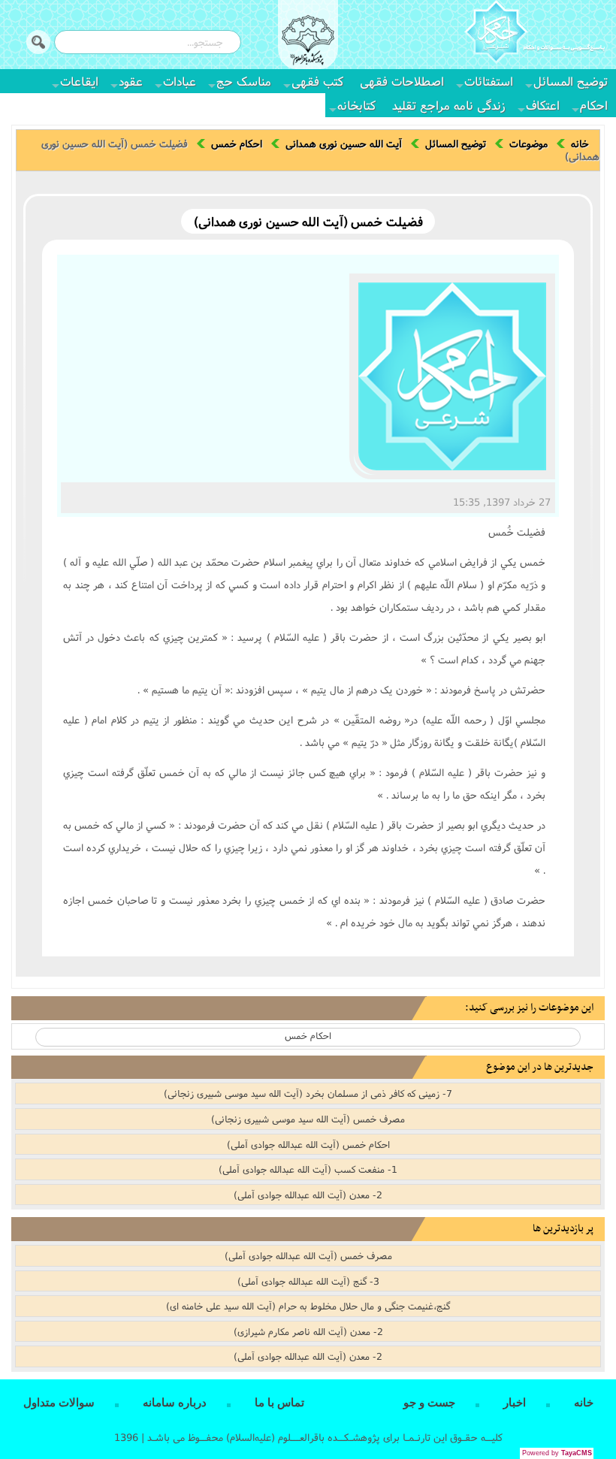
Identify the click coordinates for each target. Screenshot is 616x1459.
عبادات (179, 80)
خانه (580, 143)
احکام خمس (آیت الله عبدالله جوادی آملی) (308, 1144)
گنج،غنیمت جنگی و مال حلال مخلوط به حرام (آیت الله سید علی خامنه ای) (308, 1305)
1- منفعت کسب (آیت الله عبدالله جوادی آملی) (308, 1169)
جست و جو (429, 1403)
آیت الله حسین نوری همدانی (343, 143)
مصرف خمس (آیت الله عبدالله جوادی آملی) (308, 1255)
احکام (594, 104)
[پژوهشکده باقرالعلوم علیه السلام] (308, 42)
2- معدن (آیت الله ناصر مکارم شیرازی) (308, 1331)
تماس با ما (279, 1403)
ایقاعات (79, 80)
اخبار (514, 1403)
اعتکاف (543, 104)
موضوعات (528, 143)
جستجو (38, 42)
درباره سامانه (175, 1403)
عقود (131, 80)
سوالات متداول (59, 1403)
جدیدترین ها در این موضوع (539, 1067)
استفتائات (488, 80)
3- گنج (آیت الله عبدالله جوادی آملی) (308, 1280)
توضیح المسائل (570, 80)
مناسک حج (243, 80)
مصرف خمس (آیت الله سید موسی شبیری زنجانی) (308, 1118)
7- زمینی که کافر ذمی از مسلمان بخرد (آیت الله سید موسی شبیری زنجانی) (308, 1093)
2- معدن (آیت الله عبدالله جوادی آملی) (308, 1194)
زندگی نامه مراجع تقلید (449, 104)
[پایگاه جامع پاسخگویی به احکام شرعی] (534, 33)
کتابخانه (356, 104)
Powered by (557, 1453)
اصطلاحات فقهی (402, 80)
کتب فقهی (317, 80)
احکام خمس (236, 143)
